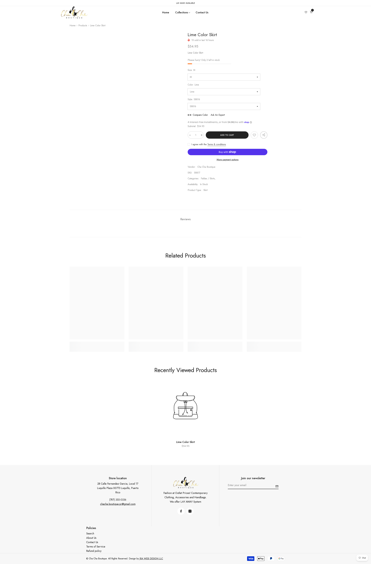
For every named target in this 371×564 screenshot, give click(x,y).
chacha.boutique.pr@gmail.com (118, 504)
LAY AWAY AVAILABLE (185, 3)
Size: (191, 70)
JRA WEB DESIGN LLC (151, 558)
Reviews (185, 219)
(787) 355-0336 (117, 500)
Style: (194, 99)
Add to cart (227, 135)
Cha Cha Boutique (206, 167)
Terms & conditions (216, 144)
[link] (97, 343)
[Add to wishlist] (254, 135)
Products (82, 25)
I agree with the (199, 144)
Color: (193, 84)
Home (73, 25)
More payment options (228, 159)
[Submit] (277, 486)
